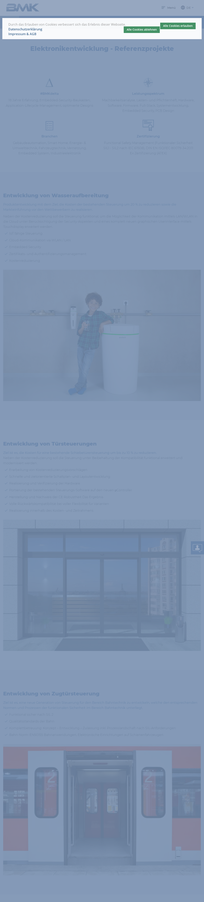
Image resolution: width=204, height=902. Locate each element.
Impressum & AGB (22, 34)
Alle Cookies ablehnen (142, 29)
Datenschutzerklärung (25, 29)
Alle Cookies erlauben (178, 26)
